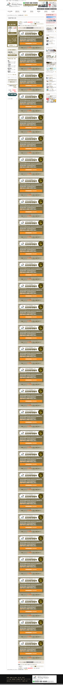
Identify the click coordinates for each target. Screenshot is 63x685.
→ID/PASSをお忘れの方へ (12, 35)
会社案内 (55, 0)
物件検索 (8, 677)
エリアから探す (10, 98)
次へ (42, 23)
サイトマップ (50, 0)
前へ (31, 23)
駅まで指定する (12, 53)
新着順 (26, 25)
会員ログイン (45, 0)
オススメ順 (22, 25)
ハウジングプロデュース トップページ (12, 15)
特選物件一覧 (12, 677)
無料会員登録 (41, 0)
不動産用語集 (13, 679)
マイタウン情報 (9, 679)
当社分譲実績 (18, 679)
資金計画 (23, 677)
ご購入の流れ (19, 677)
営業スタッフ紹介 (23, 679)
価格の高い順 (34, 25)
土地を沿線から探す (21, 15)
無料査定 (15, 677)
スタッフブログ (28, 679)
